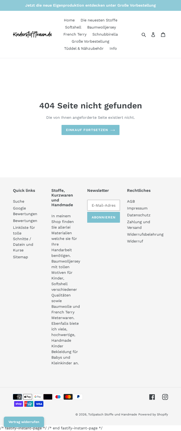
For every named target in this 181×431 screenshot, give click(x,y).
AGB (131, 201)
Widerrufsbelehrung (145, 234)
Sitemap (20, 257)
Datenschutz (139, 215)
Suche (18, 201)
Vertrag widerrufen (23, 422)
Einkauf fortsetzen (87, 130)
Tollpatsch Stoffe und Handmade (112, 414)
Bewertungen (25, 220)
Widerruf (135, 241)
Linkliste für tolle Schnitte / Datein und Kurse (24, 238)
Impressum (137, 208)
